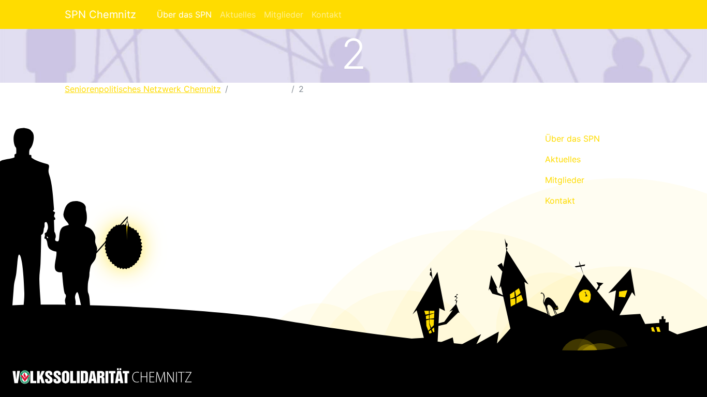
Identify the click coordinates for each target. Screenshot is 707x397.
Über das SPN (184, 14)
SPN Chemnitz (100, 14)
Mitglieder (283, 14)
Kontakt (327, 14)
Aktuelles (238, 14)
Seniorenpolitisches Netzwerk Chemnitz (143, 89)
